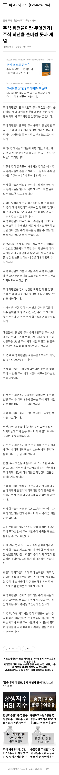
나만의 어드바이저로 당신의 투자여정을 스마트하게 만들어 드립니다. (28, 94)
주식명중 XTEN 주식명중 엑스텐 (26, 88)
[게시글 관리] (17, 648)
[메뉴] (5, 5)
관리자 (48, 768)
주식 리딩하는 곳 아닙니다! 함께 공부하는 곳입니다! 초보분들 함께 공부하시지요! (19, 70)
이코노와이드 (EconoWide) (29, 5)
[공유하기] (13, 648)
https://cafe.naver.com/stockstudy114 (26, 59)
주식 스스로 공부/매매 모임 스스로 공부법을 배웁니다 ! (18, 65)
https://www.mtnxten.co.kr (21, 83)
